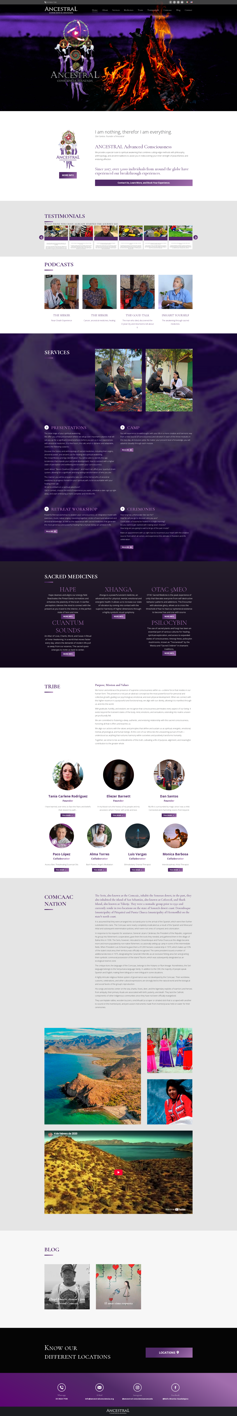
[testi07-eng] (156, 237)
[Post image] (92, 1076)
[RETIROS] (80, 520)
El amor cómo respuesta (118, 1303)
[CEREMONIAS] (156, 528)
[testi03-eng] (56, 237)
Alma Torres (99, 854)
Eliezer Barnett (118, 796)
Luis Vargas (137, 854)
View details (66, 815)
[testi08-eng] (180, 237)
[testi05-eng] (106, 237)
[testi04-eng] (81, 237)
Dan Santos (169, 796)
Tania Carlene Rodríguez (68, 796)
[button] (41, 237)
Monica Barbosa (175, 854)
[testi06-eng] (131, 237)
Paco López (61, 854)
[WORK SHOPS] (156, 439)
